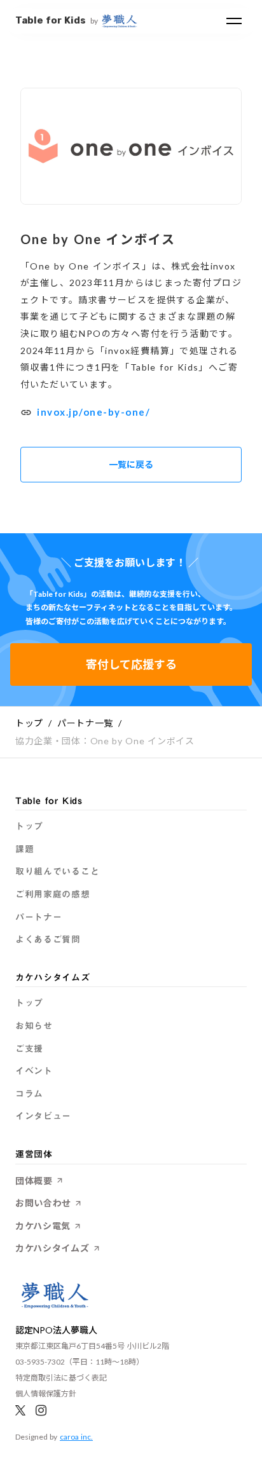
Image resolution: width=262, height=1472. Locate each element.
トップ (29, 723)
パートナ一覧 (85, 723)
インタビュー (43, 1116)
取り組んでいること (57, 872)
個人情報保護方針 (45, 1393)
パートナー (38, 917)
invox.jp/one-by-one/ (93, 412)
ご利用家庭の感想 (52, 895)
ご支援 (29, 1049)
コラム (29, 1094)
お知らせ (34, 1026)
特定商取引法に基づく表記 (61, 1377)
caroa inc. (76, 1436)
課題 (24, 849)
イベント (34, 1071)
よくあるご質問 (48, 940)
